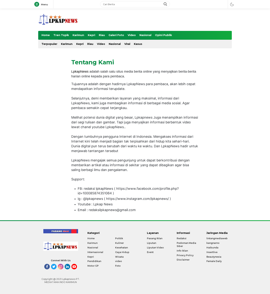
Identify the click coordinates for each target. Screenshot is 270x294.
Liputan (151, 243)
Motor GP (93, 265)
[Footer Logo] (60, 250)
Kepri (91, 35)
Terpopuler (49, 44)
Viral (127, 44)
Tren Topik (61, 35)
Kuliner (119, 243)
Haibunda (212, 247)
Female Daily (214, 261)
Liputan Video (155, 247)
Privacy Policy (185, 255)
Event (150, 252)
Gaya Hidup (122, 252)
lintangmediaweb (217, 238)
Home (46, 35)
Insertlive (211, 252)
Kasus (138, 44)
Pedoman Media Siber (186, 244)
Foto (118, 265)
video (118, 261)
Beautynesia (213, 256)
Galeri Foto (116, 35)
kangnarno (212, 243)
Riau (102, 35)
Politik (119, 238)
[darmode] (232, 4)
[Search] (165, 4)
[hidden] (47, 266)
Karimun (78, 35)
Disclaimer (183, 259)
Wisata (119, 256)
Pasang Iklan (154, 238)
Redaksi (181, 238)
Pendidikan (94, 261)
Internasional (95, 252)
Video (132, 35)
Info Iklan (182, 250)
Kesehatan (121, 247)
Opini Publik (163, 35)
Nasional (145, 35)
